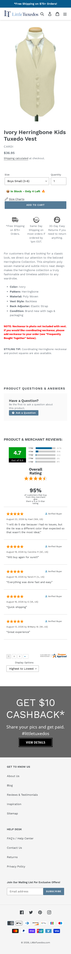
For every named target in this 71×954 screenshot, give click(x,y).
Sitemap (12, 813)
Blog (10, 785)
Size (7, 174)
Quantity (56, 174)
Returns (12, 857)
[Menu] (65, 14)
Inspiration (14, 804)
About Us (13, 776)
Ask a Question (25, 412)
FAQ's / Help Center (20, 838)
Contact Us (14, 847)
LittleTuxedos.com (40, 942)
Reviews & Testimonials (22, 794)
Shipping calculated (16, 158)
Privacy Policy (16, 866)
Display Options (24, 662)
